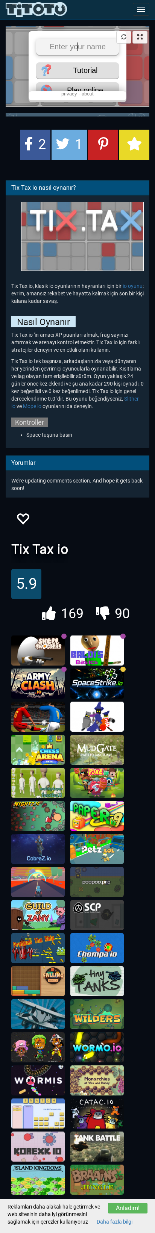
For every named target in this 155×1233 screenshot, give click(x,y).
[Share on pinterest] (103, 145)
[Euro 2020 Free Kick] (38, 717)
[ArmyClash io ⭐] (38, 684)
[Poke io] (97, 783)
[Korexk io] (38, 1147)
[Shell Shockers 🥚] (38, 650)
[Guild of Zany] (38, 915)
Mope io (32, 406)
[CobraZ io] (38, 849)
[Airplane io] (38, 1014)
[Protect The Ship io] (38, 948)
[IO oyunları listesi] (36, 9)
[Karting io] (38, 882)
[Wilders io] (97, 1014)
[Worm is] (38, 1080)
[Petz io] (97, 849)
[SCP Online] (97, 915)
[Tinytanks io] (97, 981)
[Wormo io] (97, 1047)
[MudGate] (97, 750)
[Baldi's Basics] (97, 650)
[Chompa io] (97, 948)
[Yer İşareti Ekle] (134, 145)
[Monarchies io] (97, 1080)
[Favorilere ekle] (22, 521)
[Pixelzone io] (38, 1047)
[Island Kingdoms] (38, 1180)
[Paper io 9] (97, 816)
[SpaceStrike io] (97, 684)
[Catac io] (97, 1113)
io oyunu (133, 286)
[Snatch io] (38, 1113)
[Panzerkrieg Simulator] (97, 1147)
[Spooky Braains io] (97, 1180)
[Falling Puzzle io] (38, 981)
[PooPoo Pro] (97, 882)
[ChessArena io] (38, 750)
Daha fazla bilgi (114, 1222)
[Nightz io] (38, 816)
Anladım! (128, 1208)
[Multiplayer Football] (38, 783)
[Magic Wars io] (97, 717)
